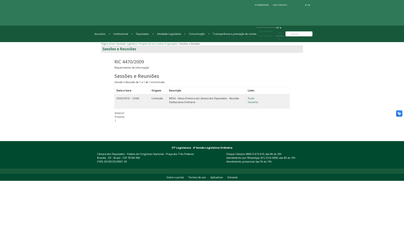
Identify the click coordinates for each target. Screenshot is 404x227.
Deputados (142, 34)
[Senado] (299, 5)
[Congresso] (293, 5)
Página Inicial (107, 43)
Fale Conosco (280, 5)
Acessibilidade (262, 5)
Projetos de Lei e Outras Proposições (158, 43)
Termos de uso (197, 177)
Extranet (232, 177)
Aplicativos (216, 177)
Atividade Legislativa (169, 34)
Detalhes (253, 102)
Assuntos (99, 34)
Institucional (120, 34)
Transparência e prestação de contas (234, 34)
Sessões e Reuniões (119, 49)
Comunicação (197, 34)
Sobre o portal (175, 177)
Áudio (251, 98)
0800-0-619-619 (255, 154)
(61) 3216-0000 (269, 158)
